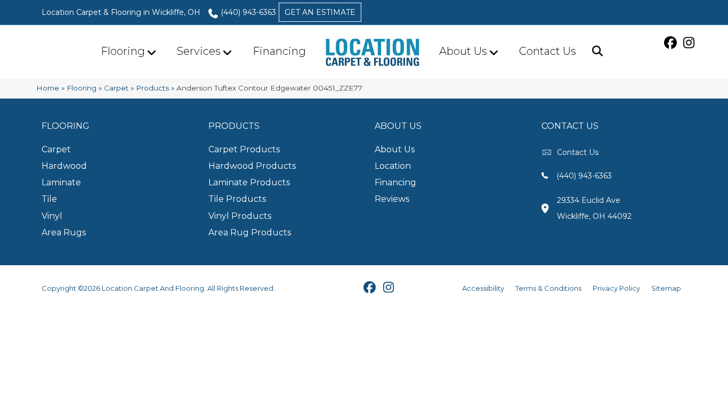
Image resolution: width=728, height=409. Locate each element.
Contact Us (547, 51)
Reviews (392, 199)
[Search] (593, 51)
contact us (577, 152)
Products (152, 88)
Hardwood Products (252, 166)
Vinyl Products (239, 216)
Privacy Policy (616, 288)
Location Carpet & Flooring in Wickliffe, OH (121, 12)
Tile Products (237, 199)
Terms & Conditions (548, 288)
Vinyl (52, 216)
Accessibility (483, 288)
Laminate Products (249, 182)
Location (393, 166)
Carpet (116, 88)
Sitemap (666, 288)
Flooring (123, 51)
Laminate (61, 182)
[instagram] (690, 43)
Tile (49, 199)
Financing (279, 51)
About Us (463, 51)
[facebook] (671, 43)
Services (199, 51)
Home (47, 88)
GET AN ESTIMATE (320, 12)
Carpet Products (244, 149)
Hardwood (64, 166)
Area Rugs (64, 232)
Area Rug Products (249, 232)
